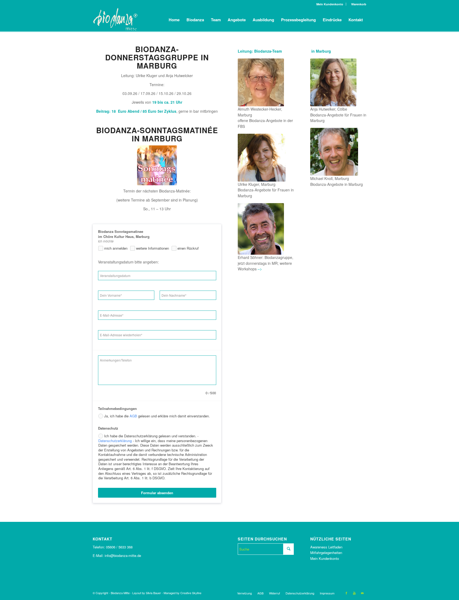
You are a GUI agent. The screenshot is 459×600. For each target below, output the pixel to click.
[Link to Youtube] (354, 593)
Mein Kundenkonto (329, 4)
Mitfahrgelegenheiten (326, 552)
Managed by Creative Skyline (182, 593)
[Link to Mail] (362, 593)
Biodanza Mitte (120, 593)
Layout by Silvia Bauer (146, 593)
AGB (133, 415)
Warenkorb (357, 4)
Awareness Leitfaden (326, 546)
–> (259, 268)
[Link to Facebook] (346, 593)
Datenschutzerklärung (115, 440)
